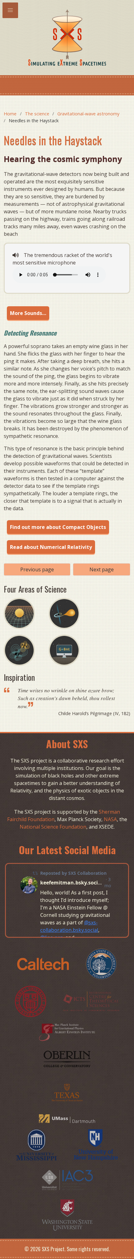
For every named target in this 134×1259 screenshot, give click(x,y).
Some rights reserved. (88, 1249)
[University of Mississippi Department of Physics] (37, 1144)
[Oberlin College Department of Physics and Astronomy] (67, 1058)
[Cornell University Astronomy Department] (31, 1000)
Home (10, 114)
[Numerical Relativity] (70, 667)
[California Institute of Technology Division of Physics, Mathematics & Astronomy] (43, 963)
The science (37, 114)
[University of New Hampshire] (96, 1144)
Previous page (37, 569)
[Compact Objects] (70, 630)
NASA (110, 819)
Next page (101, 569)
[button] (10, 10)
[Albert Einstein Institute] (67, 1031)
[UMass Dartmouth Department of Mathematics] (67, 1118)
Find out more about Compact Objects (58, 527)
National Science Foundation (53, 826)
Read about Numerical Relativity (51, 547)
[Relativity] (26, 630)
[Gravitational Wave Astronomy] (26, 667)
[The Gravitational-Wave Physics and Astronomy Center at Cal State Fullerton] (101, 963)
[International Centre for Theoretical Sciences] (91, 1000)
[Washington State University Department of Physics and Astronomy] (67, 1214)
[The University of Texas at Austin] (67, 1091)
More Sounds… (28, 313)
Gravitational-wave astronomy (88, 114)
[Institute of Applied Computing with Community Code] (67, 1179)
